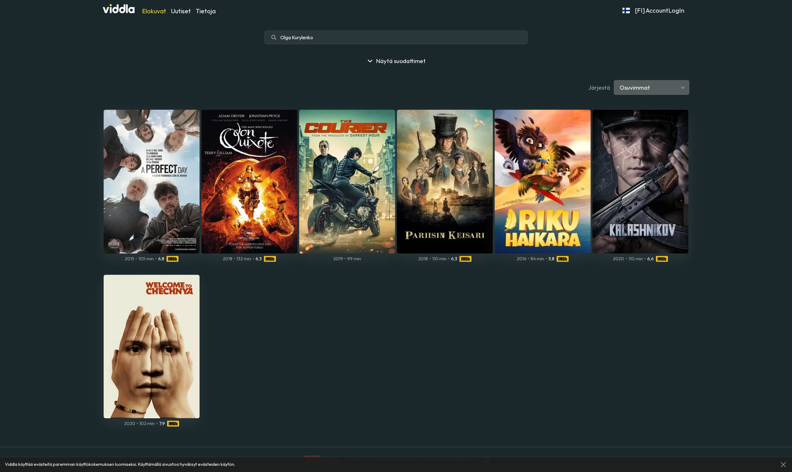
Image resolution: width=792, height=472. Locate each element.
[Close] (783, 464)
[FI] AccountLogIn (659, 10)
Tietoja (206, 11)
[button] (626, 10)
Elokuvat (154, 11)
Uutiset (181, 11)
